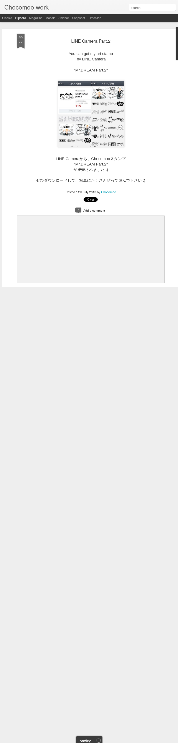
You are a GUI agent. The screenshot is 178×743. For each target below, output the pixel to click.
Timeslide (94, 18)
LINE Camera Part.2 (90, 41)
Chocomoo (108, 192)
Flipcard (20, 18)
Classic (7, 18)
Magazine (36, 18)
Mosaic (50, 18)
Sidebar (63, 18)
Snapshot (78, 18)
